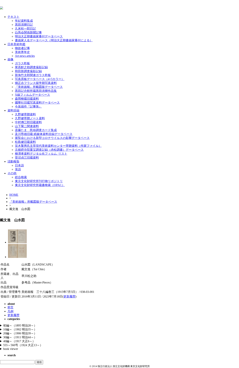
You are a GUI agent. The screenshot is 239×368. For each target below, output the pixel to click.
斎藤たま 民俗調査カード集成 (36, 130)
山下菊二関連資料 (27, 126)
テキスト (13, 16)
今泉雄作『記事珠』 (28, 106)
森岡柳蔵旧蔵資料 (27, 98)
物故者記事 (22, 48)
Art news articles (25, 55)
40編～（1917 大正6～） (19, 341)
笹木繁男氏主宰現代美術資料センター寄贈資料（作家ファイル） (58, 145)
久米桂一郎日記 (25, 28)
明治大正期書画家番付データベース (39, 36)
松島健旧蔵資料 (25, 141)
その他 (11, 173)
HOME (13, 194)
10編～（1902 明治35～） (20, 329)
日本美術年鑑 (16, 44)
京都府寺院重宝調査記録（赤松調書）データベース (49, 149)
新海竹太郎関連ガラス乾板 (33, 75)
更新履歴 (69, 296)
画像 (10, 59)
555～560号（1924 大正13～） (23, 345)
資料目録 (13, 110)
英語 (18, 169)
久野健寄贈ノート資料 (30, 118)
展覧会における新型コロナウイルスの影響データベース (52, 137)
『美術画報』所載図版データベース (39, 86)
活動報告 (13, 161)
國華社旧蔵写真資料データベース (37, 102)
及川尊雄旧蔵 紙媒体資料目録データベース (43, 134)
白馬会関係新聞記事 (28, 32)
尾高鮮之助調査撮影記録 (31, 67)
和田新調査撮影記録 (28, 71)
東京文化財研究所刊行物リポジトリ (39, 181)
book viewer (10, 348)
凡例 (10, 311)
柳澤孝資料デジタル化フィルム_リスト (41, 153)
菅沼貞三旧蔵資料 (27, 157)
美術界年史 (22, 52)
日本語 (19, 165)
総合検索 (21, 177)
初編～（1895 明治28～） (20, 325)
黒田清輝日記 (24, 24)
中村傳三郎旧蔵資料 (28, 122)
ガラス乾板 (22, 63)
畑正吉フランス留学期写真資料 (36, 83)
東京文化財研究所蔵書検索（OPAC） (40, 185)
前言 (10, 307)
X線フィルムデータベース (32, 94)
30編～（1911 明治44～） (20, 337)
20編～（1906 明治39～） (20, 333)
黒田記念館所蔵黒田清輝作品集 (36, 90)
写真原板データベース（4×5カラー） (39, 79)
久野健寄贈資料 (25, 114)
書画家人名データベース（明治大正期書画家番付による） (54, 40)
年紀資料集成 (24, 20)
